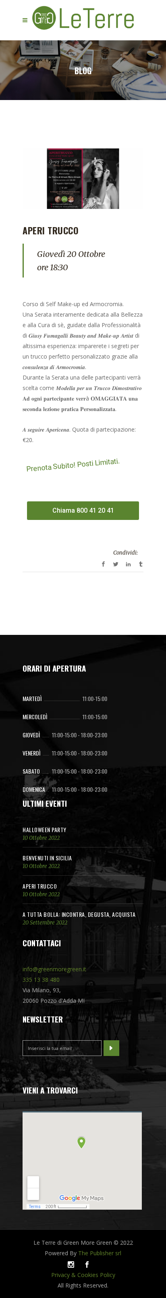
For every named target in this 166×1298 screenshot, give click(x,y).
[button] (83, 510)
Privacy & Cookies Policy (83, 1275)
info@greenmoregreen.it (54, 969)
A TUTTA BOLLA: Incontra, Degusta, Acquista (79, 914)
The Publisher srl (99, 1253)
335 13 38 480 (41, 979)
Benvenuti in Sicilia (47, 858)
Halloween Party (44, 829)
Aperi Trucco (40, 886)
